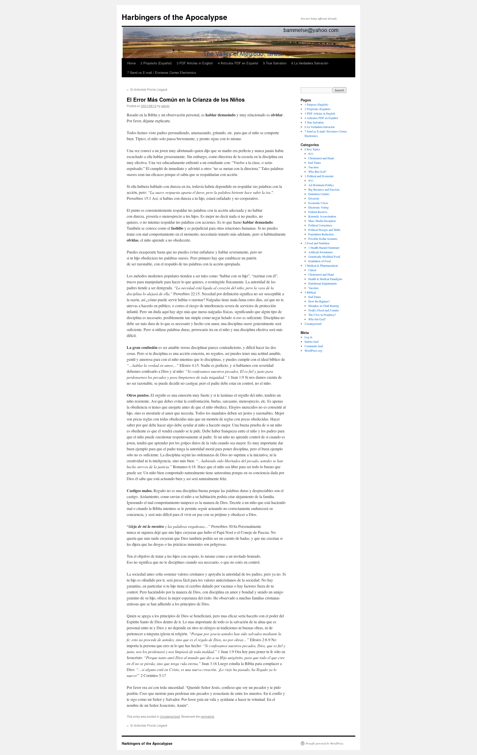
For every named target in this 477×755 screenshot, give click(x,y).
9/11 (311, 154)
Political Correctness (320, 225)
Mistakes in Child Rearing (323, 306)
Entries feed (311, 341)
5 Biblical (310, 292)
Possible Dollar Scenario (322, 239)
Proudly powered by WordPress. (325, 743)
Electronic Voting (318, 207)
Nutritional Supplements (322, 283)
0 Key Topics (312, 149)
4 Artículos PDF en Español (238, 63)
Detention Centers (318, 194)
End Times (314, 163)
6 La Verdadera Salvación (309, 63)
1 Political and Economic (319, 176)
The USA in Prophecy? (322, 315)
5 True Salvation (274, 63)
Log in (308, 337)
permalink (207, 716)
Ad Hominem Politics (321, 185)
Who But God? (317, 171)
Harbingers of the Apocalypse (174, 16)
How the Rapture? (319, 301)
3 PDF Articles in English (195, 63)
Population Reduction (321, 234)
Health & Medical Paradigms (325, 279)
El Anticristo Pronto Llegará (147, 89)
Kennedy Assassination (322, 216)
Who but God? (317, 319)
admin (165, 106)
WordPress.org (313, 350)
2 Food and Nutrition (317, 243)
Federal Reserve (317, 212)
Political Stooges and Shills (324, 230)
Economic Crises (318, 203)
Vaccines (313, 167)
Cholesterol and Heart (321, 158)
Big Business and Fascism (323, 189)
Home (131, 63)
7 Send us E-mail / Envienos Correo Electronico (161, 72)
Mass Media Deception (322, 221)
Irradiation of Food (319, 261)
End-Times (314, 297)
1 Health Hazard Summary (324, 248)
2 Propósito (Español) (156, 63)
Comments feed (314, 346)
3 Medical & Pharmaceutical (321, 265)
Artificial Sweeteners (320, 252)
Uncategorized (170, 716)
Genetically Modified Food (324, 256)
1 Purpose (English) (316, 104)
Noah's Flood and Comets (323, 310)
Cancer (312, 270)
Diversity (313, 198)
